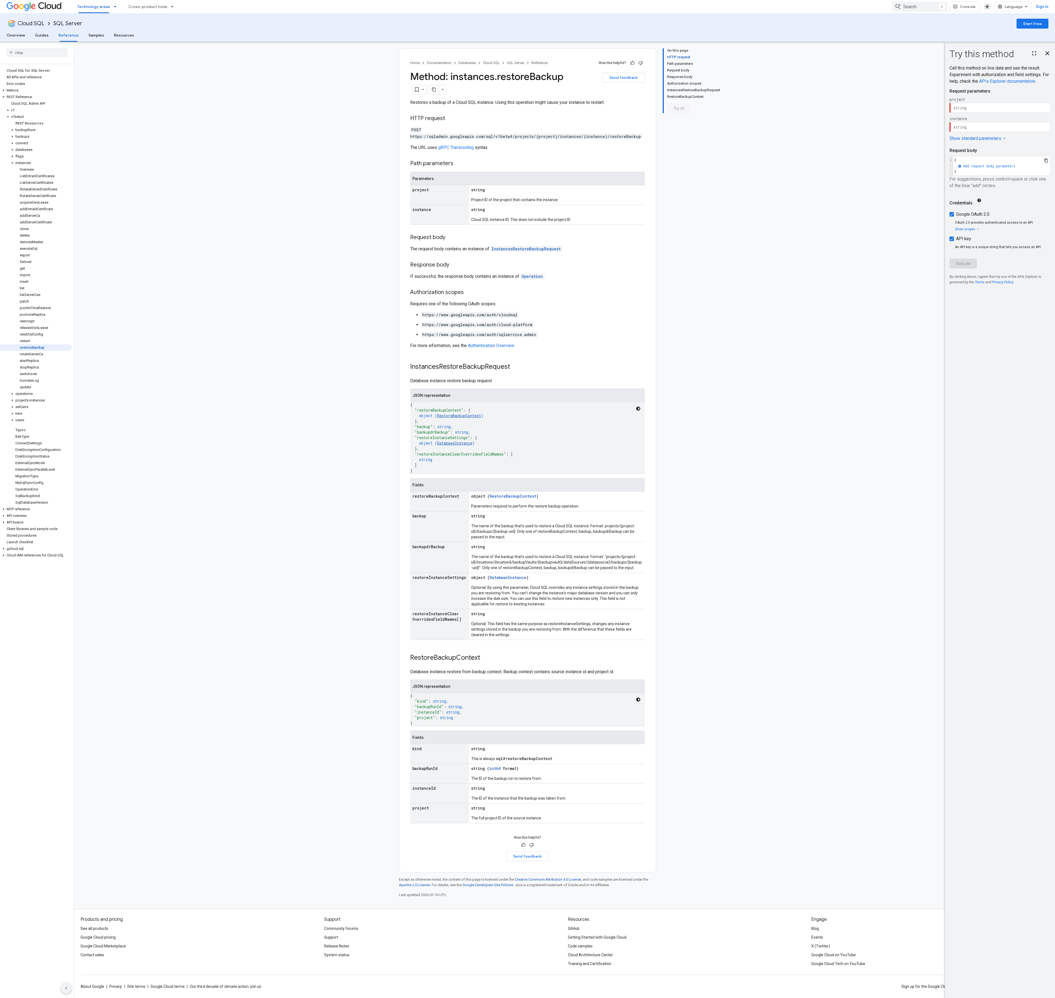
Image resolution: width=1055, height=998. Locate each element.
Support (331, 937)
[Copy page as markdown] (434, 89)
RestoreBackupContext (459, 415)
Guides (42, 35)
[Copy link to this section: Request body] (450, 237)
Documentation (439, 63)
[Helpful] (632, 63)
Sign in (1042, 6)
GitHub (573, 928)
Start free (1032, 23)
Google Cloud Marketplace (103, 946)
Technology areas (93, 6)
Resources (124, 35)
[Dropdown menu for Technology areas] (116, 6)
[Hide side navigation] (66, 988)
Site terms (136, 986)
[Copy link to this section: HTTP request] (450, 118)
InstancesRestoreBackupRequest (526, 248)
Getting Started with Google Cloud (597, 937)
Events (817, 937)
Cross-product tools (147, 6)
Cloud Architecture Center (590, 955)
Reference (69, 35)
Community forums (341, 928)
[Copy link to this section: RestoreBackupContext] (485, 658)
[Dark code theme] (638, 408)
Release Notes (336, 946)
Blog (815, 928)
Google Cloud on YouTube (833, 955)
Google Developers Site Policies (487, 885)
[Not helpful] (641, 63)
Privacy (115, 986)
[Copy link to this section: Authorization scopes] (469, 292)
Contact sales (92, 955)
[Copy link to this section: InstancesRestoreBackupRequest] (515, 367)
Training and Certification (589, 963)
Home (415, 63)
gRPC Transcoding (456, 147)
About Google (92, 986)
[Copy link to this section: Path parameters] (458, 163)
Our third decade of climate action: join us (225, 986)
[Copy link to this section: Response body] (454, 265)
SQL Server (67, 23)
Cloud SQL (31, 23)
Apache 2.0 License (414, 885)
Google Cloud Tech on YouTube (838, 963)
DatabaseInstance (454, 443)
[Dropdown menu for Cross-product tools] (174, 6)
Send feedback (623, 77)
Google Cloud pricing (98, 937)
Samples (96, 35)
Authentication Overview (491, 345)
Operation (532, 276)
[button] (36, 90)
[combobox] (919, 7)
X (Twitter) (820, 946)
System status (336, 955)
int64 (495, 768)
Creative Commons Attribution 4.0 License (548, 879)
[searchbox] (37, 52)
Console (968, 6)
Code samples (580, 946)
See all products (94, 928)
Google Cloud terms (168, 986)
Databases (467, 63)
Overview (16, 35)
